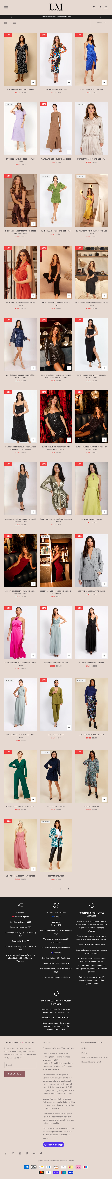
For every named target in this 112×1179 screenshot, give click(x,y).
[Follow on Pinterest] (27, 1153)
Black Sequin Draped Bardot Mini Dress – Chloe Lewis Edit (56, 448)
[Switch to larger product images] (5, 23)
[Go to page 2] (44, 889)
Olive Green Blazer (56, 735)
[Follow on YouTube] (34, 1153)
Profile (84, 1053)
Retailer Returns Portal (91, 1062)
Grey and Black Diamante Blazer (91, 591)
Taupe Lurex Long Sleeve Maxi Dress (56, 159)
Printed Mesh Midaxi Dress (56, 90)
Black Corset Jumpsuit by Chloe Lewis (56, 304)
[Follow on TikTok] (41, 1153)
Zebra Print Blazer (56, 876)
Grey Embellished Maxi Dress (56, 663)
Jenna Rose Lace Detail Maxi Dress (20, 876)
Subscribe (14, 1074)
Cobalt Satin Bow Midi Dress (91, 90)
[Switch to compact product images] (14, 23)
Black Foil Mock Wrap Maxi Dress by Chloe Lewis (91, 448)
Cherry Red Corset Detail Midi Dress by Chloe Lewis (20, 592)
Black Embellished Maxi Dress (91, 663)
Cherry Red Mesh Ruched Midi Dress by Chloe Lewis (56, 592)
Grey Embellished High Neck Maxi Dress (20, 736)
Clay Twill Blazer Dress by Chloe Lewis (20, 304)
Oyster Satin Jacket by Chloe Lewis (91, 159)
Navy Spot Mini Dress (56, 807)
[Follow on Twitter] (12, 1153)
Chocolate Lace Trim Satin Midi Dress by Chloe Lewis (20, 232)
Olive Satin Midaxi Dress (91, 519)
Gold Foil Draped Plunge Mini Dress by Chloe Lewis (56, 520)
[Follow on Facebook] (5, 1153)
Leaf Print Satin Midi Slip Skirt (91, 735)
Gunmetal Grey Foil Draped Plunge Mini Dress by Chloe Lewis (56, 376)
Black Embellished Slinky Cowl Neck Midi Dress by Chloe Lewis (20, 448)
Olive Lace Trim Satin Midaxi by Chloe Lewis (91, 232)
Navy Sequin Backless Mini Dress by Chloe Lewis (20, 376)
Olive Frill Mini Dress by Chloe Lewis (56, 231)
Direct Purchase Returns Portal (94, 1057)
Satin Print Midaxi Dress (91, 807)
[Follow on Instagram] (20, 1153)
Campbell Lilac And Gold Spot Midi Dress (20, 160)
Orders (84, 1048)
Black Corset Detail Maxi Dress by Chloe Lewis (91, 376)
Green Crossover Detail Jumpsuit (20, 807)
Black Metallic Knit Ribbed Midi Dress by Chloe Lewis (20, 520)
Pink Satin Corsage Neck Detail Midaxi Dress (20, 664)
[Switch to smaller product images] (10, 23)
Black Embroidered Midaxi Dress (20, 90)
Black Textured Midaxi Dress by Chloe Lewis (91, 304)
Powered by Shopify (65, 1161)
